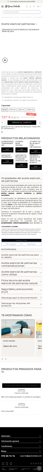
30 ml (4, 110)
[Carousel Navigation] (21, 359)
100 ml (13, 110)
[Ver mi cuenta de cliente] (30, 6)
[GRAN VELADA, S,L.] (12, 6)
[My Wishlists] (27, 6)
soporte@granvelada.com (31, 456)
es (38, 6)
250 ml (21, 110)
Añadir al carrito (21, 122)
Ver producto (7, 149)
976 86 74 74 (8, 456)
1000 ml (30, 110)
